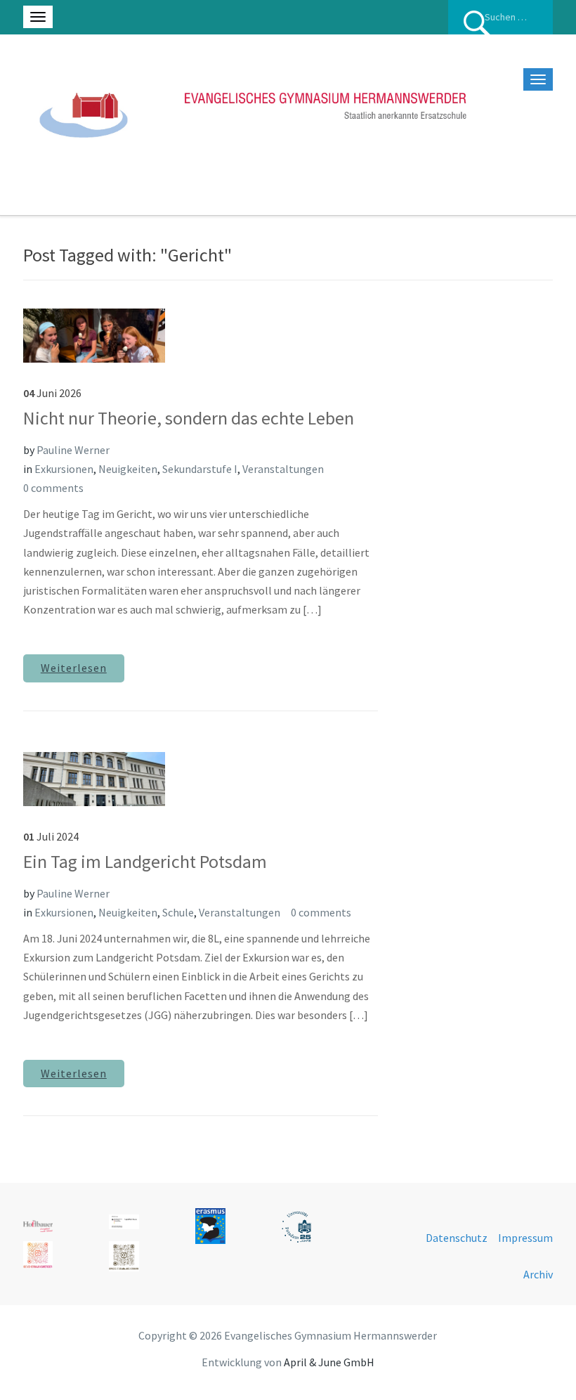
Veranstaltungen (283, 469)
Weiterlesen (74, 668)
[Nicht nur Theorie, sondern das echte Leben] (94, 334)
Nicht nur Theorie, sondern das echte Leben (188, 417)
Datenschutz (456, 1238)
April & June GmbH (329, 1362)
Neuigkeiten (127, 469)
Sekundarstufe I (199, 469)
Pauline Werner (73, 450)
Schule (178, 912)
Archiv (538, 1274)
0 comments (53, 488)
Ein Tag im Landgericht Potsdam (145, 861)
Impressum (525, 1238)
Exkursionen (63, 469)
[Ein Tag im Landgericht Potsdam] (94, 777)
